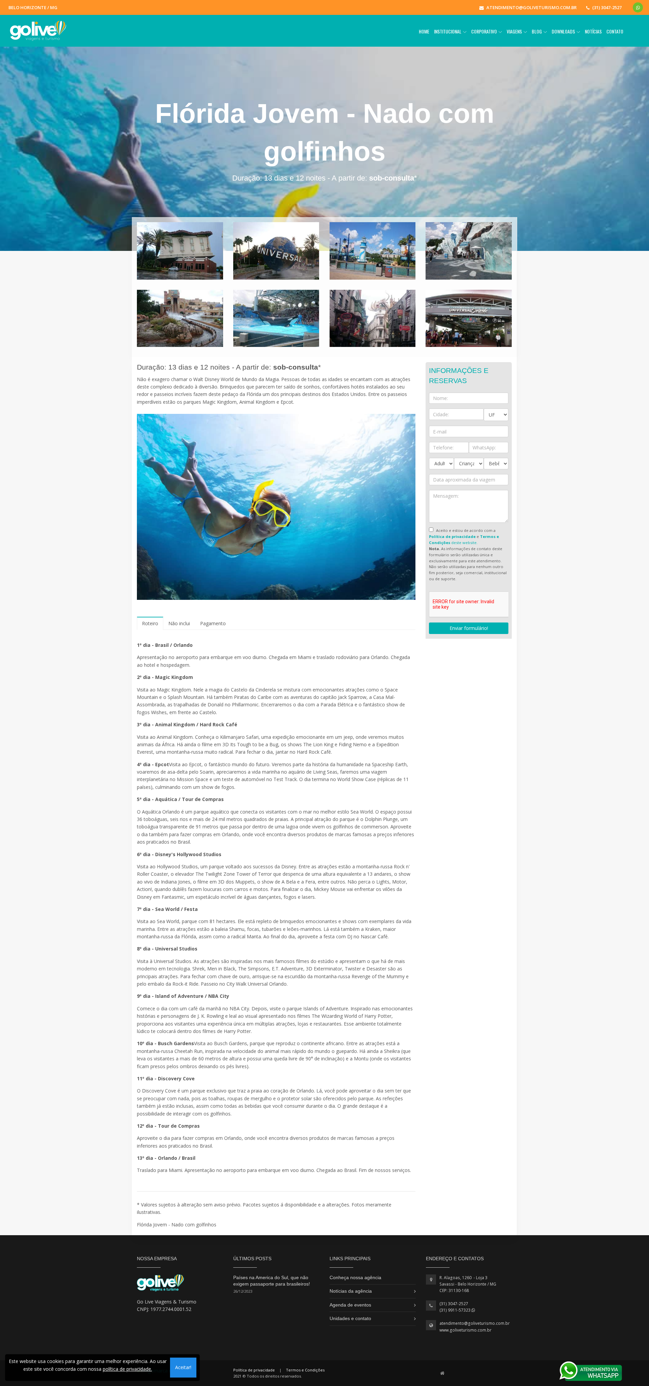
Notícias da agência (351, 1291)
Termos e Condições (305, 1369)
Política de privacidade (254, 1369)
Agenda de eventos (350, 1305)
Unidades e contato (350, 1318)
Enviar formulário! (469, 628)
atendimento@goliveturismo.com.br (474, 1323)
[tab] (150, 623)
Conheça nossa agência (355, 1277)
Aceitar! (183, 1367)
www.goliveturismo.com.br (465, 1330)
